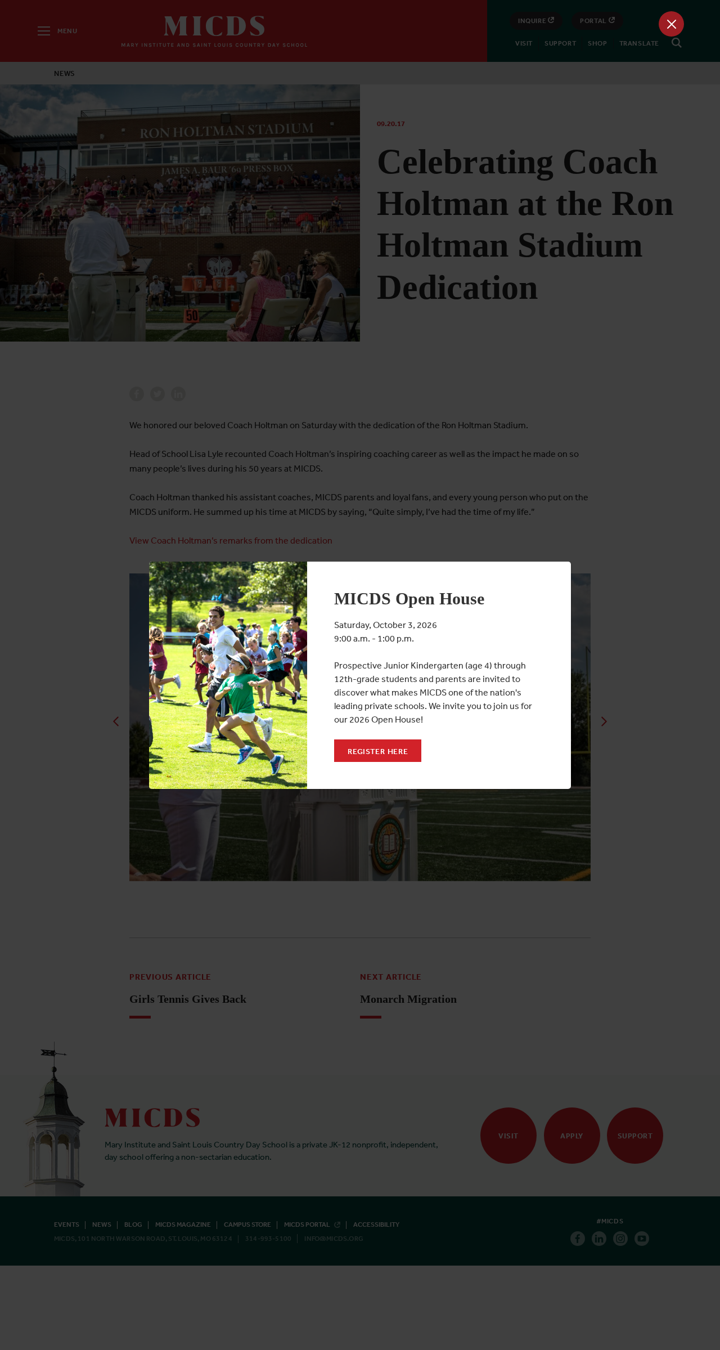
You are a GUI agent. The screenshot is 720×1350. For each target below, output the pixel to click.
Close (671, 24)
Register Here (378, 751)
